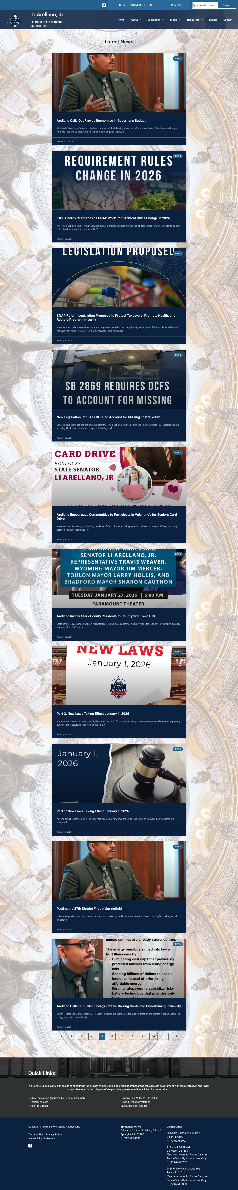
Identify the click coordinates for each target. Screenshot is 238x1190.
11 (166, 1035)
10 (155, 1035)
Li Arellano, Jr (47, 14)
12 (177, 1035)
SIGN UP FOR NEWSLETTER (135, 5)
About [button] (134, 19)
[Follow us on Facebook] (104, 5)
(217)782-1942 (132, 1138)
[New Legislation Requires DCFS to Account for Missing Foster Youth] (119, 379)
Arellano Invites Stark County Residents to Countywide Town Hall (106, 616)
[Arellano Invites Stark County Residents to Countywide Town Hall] (119, 578)
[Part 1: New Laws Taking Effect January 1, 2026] (119, 773)
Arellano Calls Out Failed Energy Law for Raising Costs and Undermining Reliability (119, 1006)
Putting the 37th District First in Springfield (89, 909)
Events (213, 19)
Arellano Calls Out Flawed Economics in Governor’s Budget (101, 121)
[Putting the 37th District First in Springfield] (119, 870)
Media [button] (173, 19)
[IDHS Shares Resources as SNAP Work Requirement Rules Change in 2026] (119, 180)
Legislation (154, 19)
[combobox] (205, 5)
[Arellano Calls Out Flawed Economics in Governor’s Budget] (119, 82)
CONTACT (177, 5)
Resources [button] (193, 19)
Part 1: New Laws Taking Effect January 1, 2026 (93, 811)
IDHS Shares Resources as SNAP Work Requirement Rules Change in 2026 (113, 218)
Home (121, 19)
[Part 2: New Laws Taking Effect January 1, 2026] (119, 675)
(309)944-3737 (178, 1162)
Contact (227, 19)
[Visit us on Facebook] (31, 1146)
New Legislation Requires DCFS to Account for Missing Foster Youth (108, 417)
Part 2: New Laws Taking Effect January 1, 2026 (93, 714)
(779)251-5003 (178, 1140)
